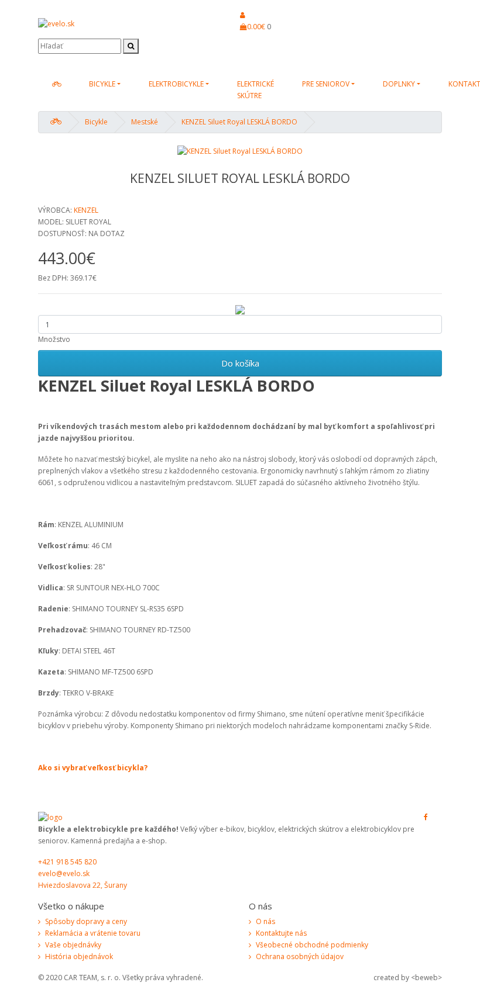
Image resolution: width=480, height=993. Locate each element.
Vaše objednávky (73, 945)
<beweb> (426, 977)
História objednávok (79, 956)
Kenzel (86, 210)
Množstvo (54, 339)
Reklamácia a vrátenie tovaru (92, 933)
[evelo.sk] (56, 84)
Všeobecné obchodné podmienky (312, 945)
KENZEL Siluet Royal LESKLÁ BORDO (239, 122)
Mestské (144, 122)
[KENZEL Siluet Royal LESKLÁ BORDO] (240, 150)
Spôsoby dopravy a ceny (86, 921)
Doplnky (399, 84)
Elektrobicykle (176, 84)
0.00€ (256, 27)
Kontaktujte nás (281, 933)
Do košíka (240, 363)
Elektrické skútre (255, 90)
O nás (265, 921)
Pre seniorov (325, 84)
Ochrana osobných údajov (300, 956)
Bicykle (102, 84)
